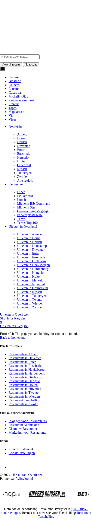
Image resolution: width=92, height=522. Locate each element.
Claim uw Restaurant (23, 428)
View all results (11, 64)
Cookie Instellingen (22, 453)
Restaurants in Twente (24, 392)
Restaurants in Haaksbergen (27, 369)
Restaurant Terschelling (24, 400)
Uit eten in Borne (28, 238)
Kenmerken (16, 184)
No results (31, 64)
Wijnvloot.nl (24, 478)
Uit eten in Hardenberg (32, 269)
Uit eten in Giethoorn (31, 261)
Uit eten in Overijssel (23, 226)
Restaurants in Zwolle (23, 404)
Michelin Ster (26, 207)
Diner (21, 192)
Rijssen (22, 169)
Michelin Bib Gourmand (33, 203)
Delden (22, 142)
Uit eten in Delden (29, 242)
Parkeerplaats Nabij (30, 215)
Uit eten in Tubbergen (32, 295)
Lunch (21, 199)
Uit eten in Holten (29, 276)
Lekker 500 (25, 196)
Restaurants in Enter (22, 362)
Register (19, 318)
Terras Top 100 (27, 223)
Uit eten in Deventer (31, 249)
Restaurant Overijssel (27, 475)
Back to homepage (12, 337)
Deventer (23, 146)
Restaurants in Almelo (23, 354)
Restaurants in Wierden (24, 396)
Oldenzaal (24, 165)
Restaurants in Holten (23, 385)
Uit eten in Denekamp (32, 246)
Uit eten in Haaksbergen (33, 265)
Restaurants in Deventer (25, 358)
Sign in (5, 318)
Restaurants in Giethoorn (25, 377)
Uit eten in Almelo (29, 234)
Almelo (22, 134)
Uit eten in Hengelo (30, 272)
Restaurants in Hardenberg (27, 373)
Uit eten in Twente (29, 299)
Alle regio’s (25, 180)
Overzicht (15, 126)
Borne (21, 138)
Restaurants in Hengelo (24, 381)
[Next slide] (88, 494)
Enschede (23, 153)
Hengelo (23, 157)
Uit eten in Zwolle (29, 307)
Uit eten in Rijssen (29, 292)
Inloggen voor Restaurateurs (28, 421)
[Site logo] (14, 27)
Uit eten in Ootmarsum (32, 288)
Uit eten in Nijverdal (31, 284)
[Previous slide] (3, 494)
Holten (21, 161)
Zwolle (22, 176)
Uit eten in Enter (28, 253)
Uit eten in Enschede (31, 257)
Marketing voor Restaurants (27, 432)
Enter (20, 150)
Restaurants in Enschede (25, 365)
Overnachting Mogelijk (33, 211)
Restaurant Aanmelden (24, 425)
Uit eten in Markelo (30, 280)
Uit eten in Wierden (30, 303)
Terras (21, 219)
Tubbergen (24, 173)
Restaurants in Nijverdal (25, 389)
